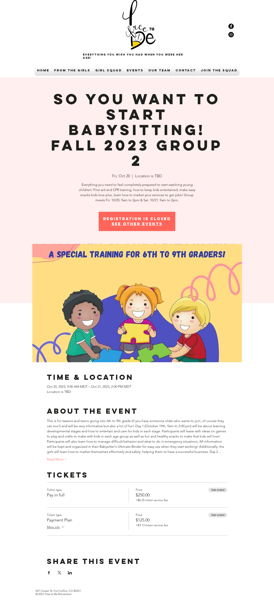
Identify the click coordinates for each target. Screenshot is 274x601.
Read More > (57, 459)
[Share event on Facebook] (49, 572)
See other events (137, 223)
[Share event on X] (59, 572)
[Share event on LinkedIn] (70, 572)
